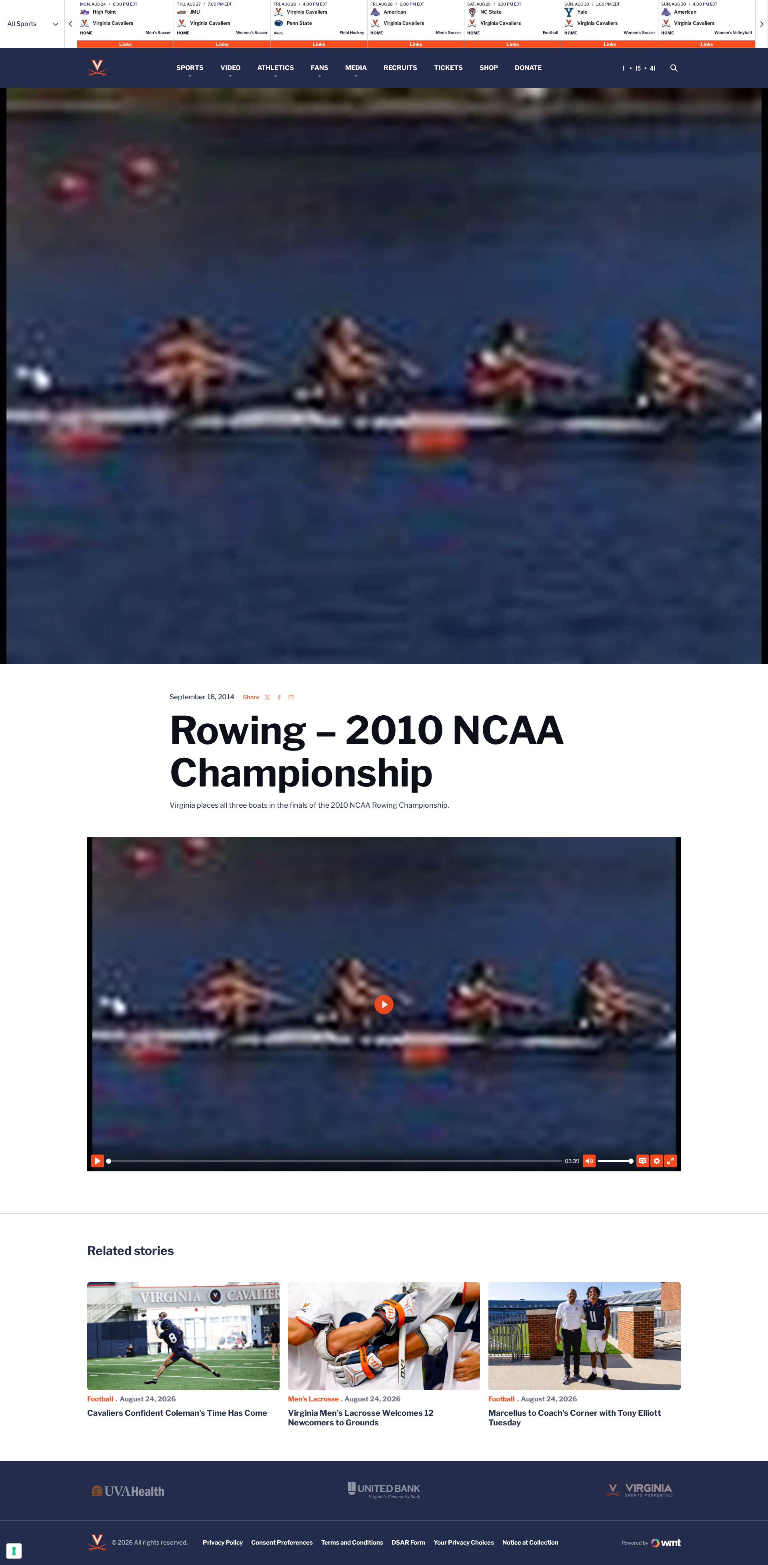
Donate (528, 68)
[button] (70, 24)
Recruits (400, 68)
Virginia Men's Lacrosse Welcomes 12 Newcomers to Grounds (361, 1417)
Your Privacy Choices (464, 1542)
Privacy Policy (223, 1542)
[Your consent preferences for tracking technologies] (14, 1551)
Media (356, 68)
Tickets (448, 68)
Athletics (275, 68)
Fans (319, 68)
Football (100, 1399)
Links (125, 44)
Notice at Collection (530, 1542)
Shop (489, 68)
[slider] (334, 1161)
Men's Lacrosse (313, 1399)
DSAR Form (408, 1542)
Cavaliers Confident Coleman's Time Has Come (177, 1413)
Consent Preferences (282, 1542)
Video (230, 68)
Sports (190, 68)
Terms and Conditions (352, 1542)
